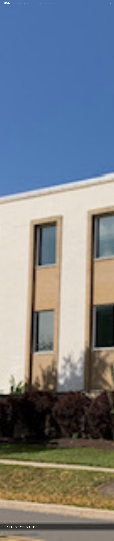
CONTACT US (52, 3)
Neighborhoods (20, 3)
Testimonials (30, 3)
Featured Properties (41, 3)
